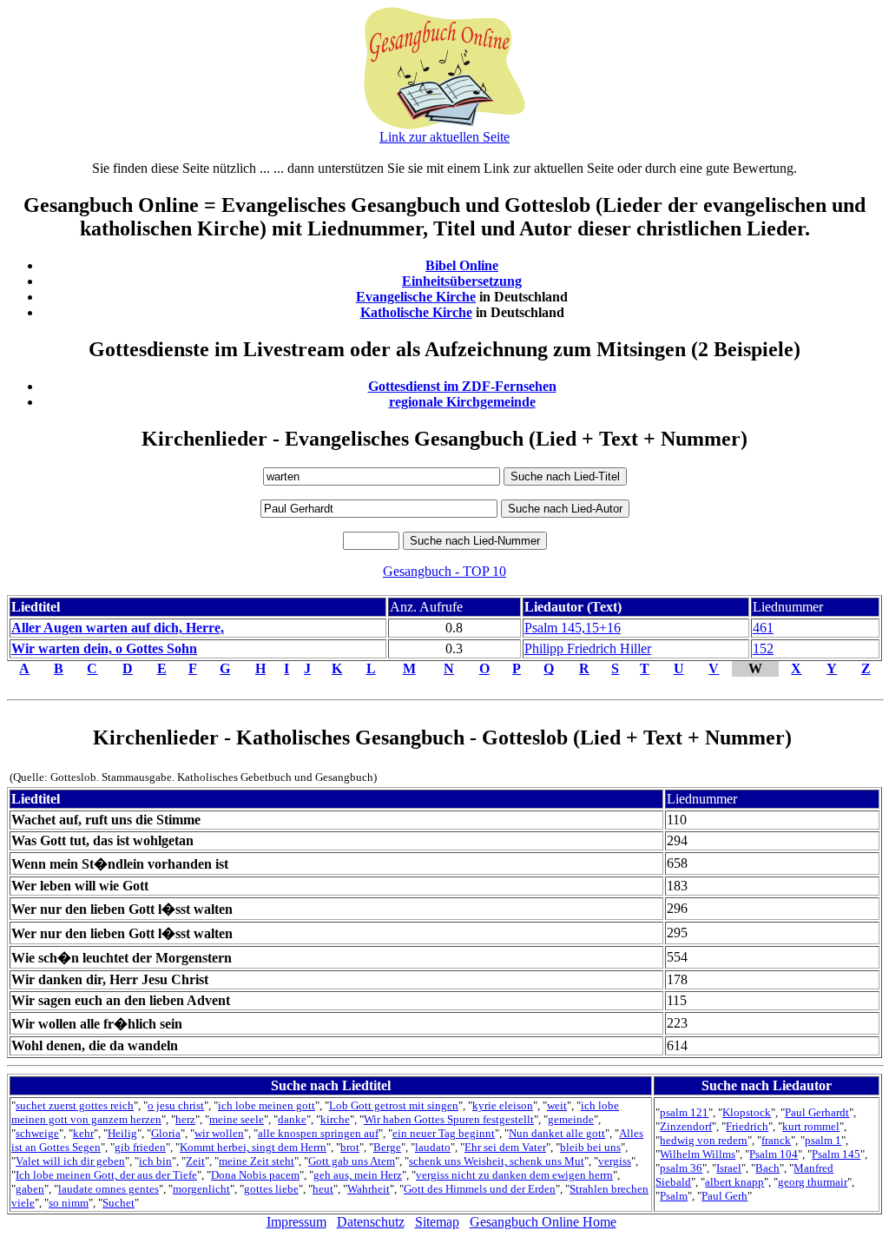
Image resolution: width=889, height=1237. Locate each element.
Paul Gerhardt (817, 1112)
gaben (30, 1188)
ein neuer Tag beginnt (443, 1133)
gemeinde (571, 1119)
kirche (335, 1119)
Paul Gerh (724, 1195)
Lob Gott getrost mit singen (393, 1105)
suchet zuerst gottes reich (75, 1105)
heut (323, 1188)
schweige (37, 1133)
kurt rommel (811, 1126)
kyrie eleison (502, 1105)
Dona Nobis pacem (255, 1174)
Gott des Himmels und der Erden (480, 1188)
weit (557, 1105)
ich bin (155, 1161)
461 (763, 627)
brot (349, 1147)
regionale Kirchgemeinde (462, 401)
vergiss (614, 1161)
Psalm (674, 1195)
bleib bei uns (590, 1147)
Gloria (166, 1133)
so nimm (69, 1202)
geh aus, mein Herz (357, 1174)
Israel (728, 1167)
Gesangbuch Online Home (543, 1221)
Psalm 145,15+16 (572, 627)
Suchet (118, 1202)
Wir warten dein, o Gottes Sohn (104, 648)
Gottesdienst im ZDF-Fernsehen (462, 386)
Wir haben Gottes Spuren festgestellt (449, 1119)
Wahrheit (368, 1188)
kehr (83, 1133)
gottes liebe (271, 1188)
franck (776, 1140)
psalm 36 (681, 1167)
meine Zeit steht (256, 1161)
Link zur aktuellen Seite (444, 136)
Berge (387, 1147)
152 (763, 648)
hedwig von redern (703, 1140)
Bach (767, 1167)
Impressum (296, 1221)
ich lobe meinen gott (266, 1105)
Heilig (122, 1133)
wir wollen (219, 1133)
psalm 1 (823, 1140)
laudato (433, 1147)
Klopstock (746, 1112)
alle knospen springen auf (318, 1133)
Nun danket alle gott (557, 1133)
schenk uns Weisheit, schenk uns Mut (496, 1161)
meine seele (236, 1119)
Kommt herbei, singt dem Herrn (253, 1147)
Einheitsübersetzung (462, 281)
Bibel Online (461, 265)
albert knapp (734, 1181)
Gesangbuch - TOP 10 (444, 571)
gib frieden (140, 1147)
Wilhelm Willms (697, 1154)
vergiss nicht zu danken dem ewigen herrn (514, 1174)
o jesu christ (176, 1105)
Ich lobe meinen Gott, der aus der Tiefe (106, 1174)
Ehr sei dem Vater (505, 1147)
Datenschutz (371, 1221)
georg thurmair (812, 1181)
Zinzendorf (686, 1126)
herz (185, 1119)
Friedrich (747, 1126)
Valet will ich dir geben (70, 1161)
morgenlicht (201, 1188)
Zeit (195, 1161)
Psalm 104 (773, 1154)
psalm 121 (684, 1112)
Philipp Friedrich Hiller (587, 648)
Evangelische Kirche (416, 296)
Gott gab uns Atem (351, 1161)
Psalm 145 (836, 1154)
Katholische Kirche (416, 312)
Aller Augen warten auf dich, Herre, (117, 627)
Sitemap (437, 1221)
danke (292, 1119)
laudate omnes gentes (108, 1188)
